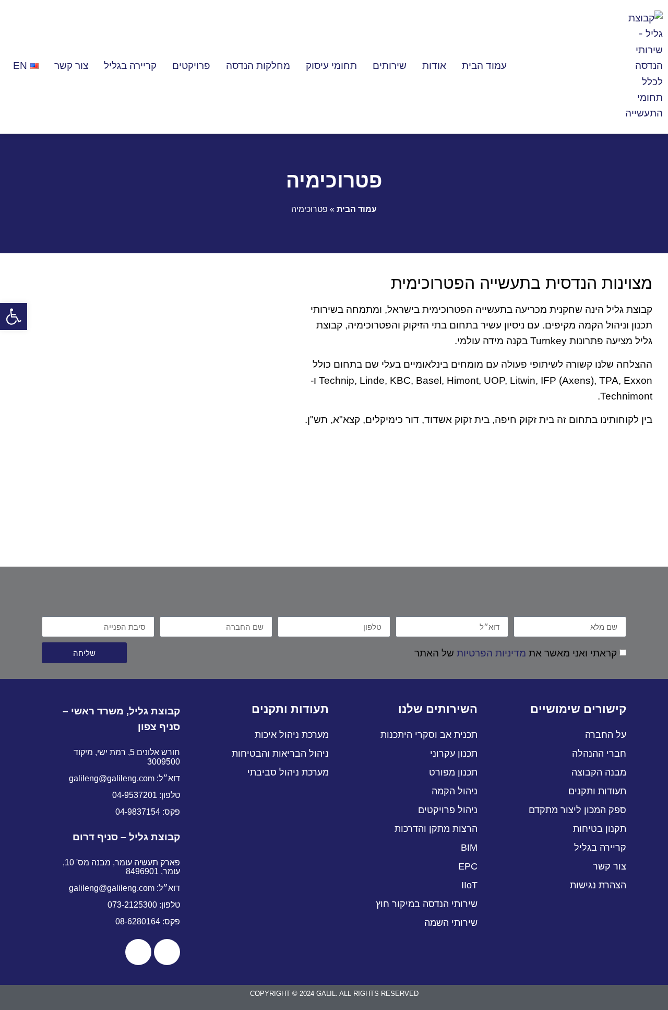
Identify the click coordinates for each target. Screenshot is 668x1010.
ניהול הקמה (455, 791)
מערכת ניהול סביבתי (288, 772)
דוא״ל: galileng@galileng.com (124, 778)
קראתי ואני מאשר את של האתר (515, 653)
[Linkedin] (138, 952)
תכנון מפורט (453, 772)
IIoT (469, 885)
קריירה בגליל (130, 65)
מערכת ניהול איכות (292, 735)
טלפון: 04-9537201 (146, 795)
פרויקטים (191, 65)
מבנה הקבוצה (598, 772)
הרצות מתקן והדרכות (436, 829)
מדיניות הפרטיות (491, 653)
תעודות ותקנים (597, 791)
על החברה (605, 735)
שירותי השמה (451, 923)
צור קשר (71, 65)
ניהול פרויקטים (448, 810)
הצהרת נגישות (598, 885)
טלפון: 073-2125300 (144, 904)
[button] (13, 316)
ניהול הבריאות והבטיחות (280, 753)
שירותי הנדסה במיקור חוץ (427, 904)
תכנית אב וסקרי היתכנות (429, 735)
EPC (468, 866)
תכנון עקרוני (454, 753)
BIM (469, 847)
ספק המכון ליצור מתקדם (577, 810)
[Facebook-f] (167, 952)
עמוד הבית (484, 65)
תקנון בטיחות (599, 829)
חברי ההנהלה (599, 753)
